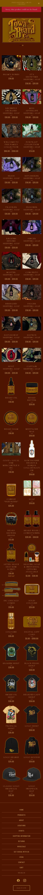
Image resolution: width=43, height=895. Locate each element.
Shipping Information (21, 836)
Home (22, 809)
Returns (21, 841)
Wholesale (21, 846)
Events (21, 830)
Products (21, 815)
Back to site (21, 888)
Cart (21, 867)
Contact (21, 862)
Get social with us (21, 851)
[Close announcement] (38, 3)
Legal (21, 857)
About (21, 820)
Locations (22, 825)
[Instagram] (25, 880)
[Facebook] (18, 880)
